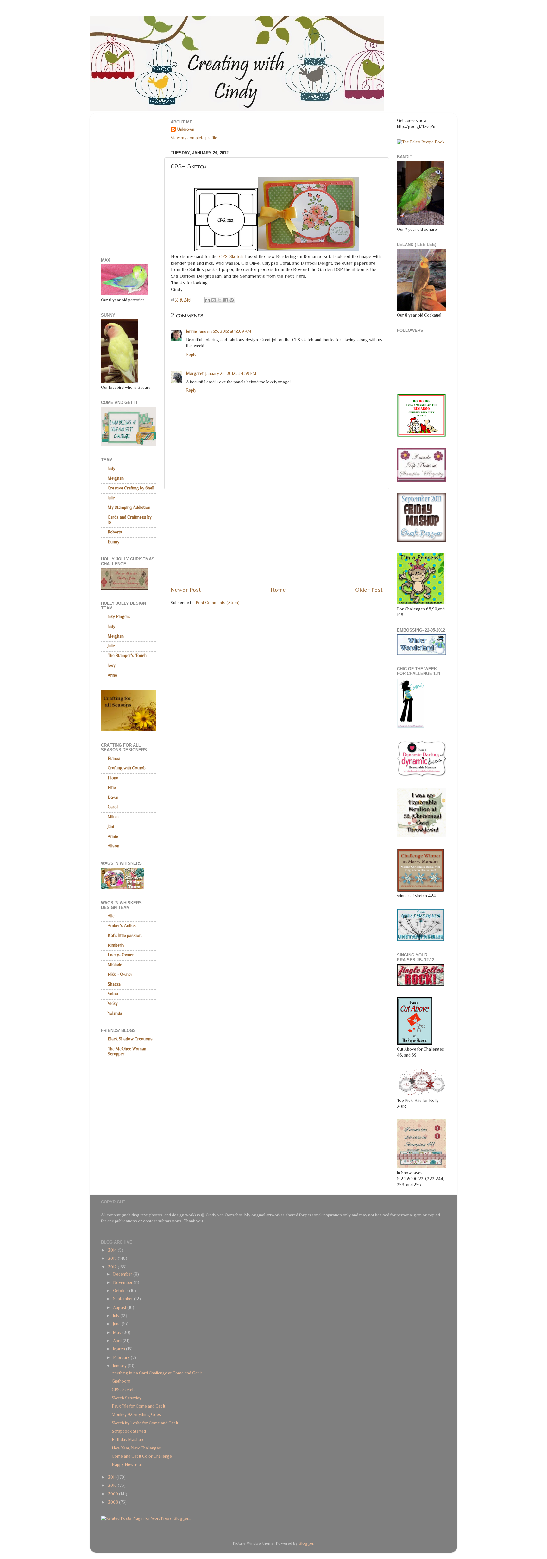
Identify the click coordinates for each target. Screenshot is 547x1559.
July (116, 1315)
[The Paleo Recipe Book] (420, 142)
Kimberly (116, 945)
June (117, 1324)
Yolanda (115, 1013)
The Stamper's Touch (127, 655)
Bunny (113, 542)
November (123, 1282)
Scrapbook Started (129, 1431)
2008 (113, 1502)
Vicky (113, 1003)
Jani (111, 826)
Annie (113, 836)
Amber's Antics (122, 925)
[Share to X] (220, 300)
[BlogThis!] (214, 300)
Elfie (112, 787)
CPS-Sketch (231, 256)
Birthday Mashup (127, 1439)
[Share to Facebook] (226, 300)
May (117, 1332)
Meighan (116, 478)
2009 (113, 1494)
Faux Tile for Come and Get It (138, 1406)
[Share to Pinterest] (232, 300)
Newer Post (186, 589)
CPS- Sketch (123, 1389)
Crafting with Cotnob (127, 768)
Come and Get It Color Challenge (142, 1456)
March (119, 1349)
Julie (111, 497)
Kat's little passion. (125, 935)
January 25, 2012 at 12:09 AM (225, 331)
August (120, 1307)
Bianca (114, 758)
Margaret (195, 373)
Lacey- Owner (121, 954)
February (122, 1357)
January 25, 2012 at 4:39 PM (230, 373)
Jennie (191, 331)
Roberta (115, 532)
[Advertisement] (276, 537)
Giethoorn (121, 1381)
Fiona (113, 777)
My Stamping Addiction (129, 507)
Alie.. (112, 915)
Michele (115, 964)
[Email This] (207, 300)
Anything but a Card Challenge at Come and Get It (157, 1373)
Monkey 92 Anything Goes (136, 1414)
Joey (112, 665)
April (118, 1340)
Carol (113, 807)
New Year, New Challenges (136, 1448)
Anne (112, 675)
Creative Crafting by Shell (131, 488)
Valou (113, 993)
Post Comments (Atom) (218, 602)
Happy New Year (127, 1464)
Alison (113, 845)
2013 (113, 1258)
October (121, 1290)
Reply (191, 354)
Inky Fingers (119, 616)
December (123, 1274)
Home (278, 589)
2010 (113, 1485)
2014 (113, 1250)
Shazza (114, 984)
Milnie (113, 816)
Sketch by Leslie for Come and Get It (145, 1423)
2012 (113, 1267)
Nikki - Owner (120, 974)
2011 (112, 1477)
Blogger (306, 1543)
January (120, 1365)
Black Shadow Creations (130, 1039)
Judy (111, 468)
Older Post (369, 589)
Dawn (113, 797)
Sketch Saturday (126, 1398)
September (123, 1299)
